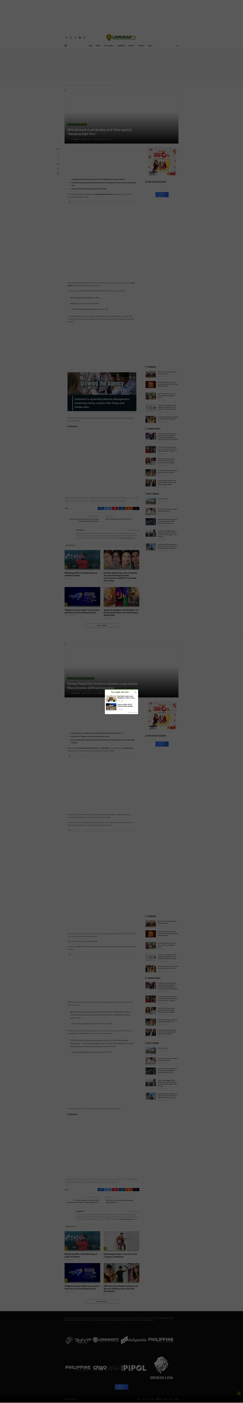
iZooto (135, 712)
